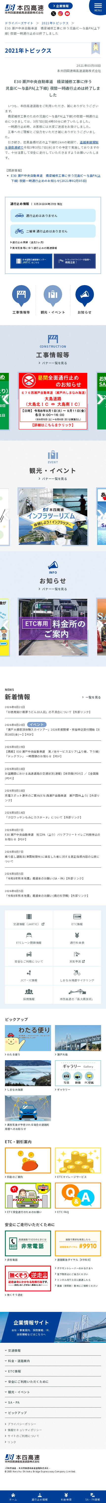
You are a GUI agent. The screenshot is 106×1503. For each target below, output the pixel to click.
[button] (5, 399)
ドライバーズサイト (19, 23)
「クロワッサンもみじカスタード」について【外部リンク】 (44, 817)
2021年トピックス (55, 23)
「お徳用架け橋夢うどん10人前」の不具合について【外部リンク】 (48, 712)
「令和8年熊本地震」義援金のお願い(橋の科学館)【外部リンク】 (47, 895)
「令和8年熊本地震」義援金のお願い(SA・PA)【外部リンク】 (45, 878)
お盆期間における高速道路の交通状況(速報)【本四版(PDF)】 (44, 773)
